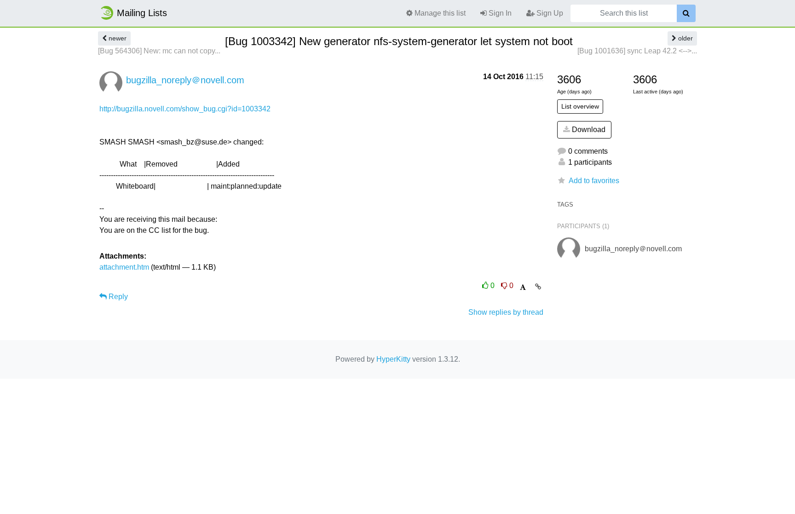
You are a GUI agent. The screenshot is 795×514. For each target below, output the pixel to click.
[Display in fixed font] (523, 287)
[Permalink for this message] (538, 287)
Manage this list (439, 13)
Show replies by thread (505, 312)
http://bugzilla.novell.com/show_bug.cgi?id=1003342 (185, 109)
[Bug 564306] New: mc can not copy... (159, 51)
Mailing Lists (142, 13)
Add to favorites (594, 181)
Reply (117, 296)
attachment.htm (124, 267)
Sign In (499, 13)
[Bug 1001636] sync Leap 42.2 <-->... (637, 51)
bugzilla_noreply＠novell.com (185, 80)
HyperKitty (393, 359)
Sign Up (549, 13)
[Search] (686, 13)
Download (587, 129)
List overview (580, 106)
